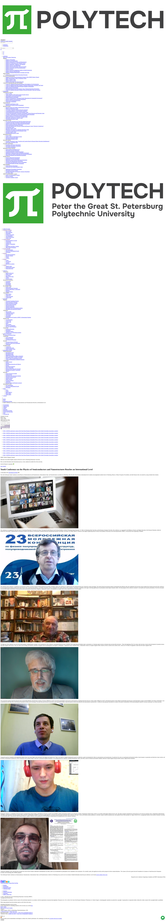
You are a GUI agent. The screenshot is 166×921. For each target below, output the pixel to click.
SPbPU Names (9, 274)
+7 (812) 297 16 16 (4, 911)
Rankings (8, 290)
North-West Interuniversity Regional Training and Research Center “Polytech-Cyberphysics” (25, 126)
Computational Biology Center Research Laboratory (16, 111)
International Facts (9, 353)
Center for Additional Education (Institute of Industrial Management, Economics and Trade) (24, 85)
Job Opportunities (9, 249)
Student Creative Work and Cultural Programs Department (18, 123)
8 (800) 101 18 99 (12, 913)
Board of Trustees (9, 176)
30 (9, 427)
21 (6, 425)
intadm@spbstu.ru (29, 912)
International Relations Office (12, 139)
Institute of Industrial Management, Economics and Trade (17, 72)
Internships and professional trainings (13, 309)
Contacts (7, 258)
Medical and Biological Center (12, 108)
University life (6, 414)
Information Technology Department (13, 146)
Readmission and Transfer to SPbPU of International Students (18, 317)
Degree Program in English (11, 373)
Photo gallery (8, 393)
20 (5, 425)
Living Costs (8, 238)
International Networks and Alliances (13, 364)
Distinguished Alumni (10, 267)
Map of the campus (7, 57)
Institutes (5, 885)
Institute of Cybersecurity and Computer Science (16, 63)
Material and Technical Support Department (15, 105)
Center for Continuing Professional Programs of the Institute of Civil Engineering (22, 84)
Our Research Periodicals (11, 339)
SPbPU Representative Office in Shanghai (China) (16, 78)
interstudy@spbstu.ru (28, 913)
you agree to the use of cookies (55, 918)
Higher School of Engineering (12, 87)
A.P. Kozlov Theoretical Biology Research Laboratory (17, 109)
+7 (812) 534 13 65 (13, 911)
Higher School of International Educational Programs (16, 74)
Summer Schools (9, 378)
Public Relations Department (11, 165)
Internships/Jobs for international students (14, 308)
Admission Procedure (10, 312)
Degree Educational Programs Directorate (14, 125)
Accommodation (9, 235)
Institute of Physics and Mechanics (13, 71)
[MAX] (1, 882)
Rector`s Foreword (9, 273)
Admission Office (6, 888)
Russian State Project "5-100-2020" (13, 289)
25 (2, 427)
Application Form (9, 313)
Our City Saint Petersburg (11, 326)
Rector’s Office (9, 93)
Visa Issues (5, 893)
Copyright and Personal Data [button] (6, 897)
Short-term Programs (10, 305)
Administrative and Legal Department (13, 95)
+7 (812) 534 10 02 (13, 912)
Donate (7, 256)
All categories (6, 404)
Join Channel (3, 466)
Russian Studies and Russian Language (14, 382)
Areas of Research (9, 337)
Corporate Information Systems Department (15, 151)
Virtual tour (13, 57)
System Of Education (7, 892)
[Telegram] (5, 882)
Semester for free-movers (11, 377)
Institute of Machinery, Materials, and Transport (15, 64)
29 (8, 427)
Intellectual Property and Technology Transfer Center (16, 116)
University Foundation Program (12, 301)
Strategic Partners (9, 291)
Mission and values (10, 276)
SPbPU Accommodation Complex (13, 175)
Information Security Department (12, 150)
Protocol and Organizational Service (13, 100)
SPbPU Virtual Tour (7, 894)
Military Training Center (11, 79)
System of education (10, 234)
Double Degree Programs (11, 304)
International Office (10, 354)
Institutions (5, 44)
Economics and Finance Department (13, 144)
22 (8, 425)
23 (9, 425)
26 (4, 427)
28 (6, 427)
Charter (7, 277)
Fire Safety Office (9, 172)
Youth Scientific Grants (10, 349)
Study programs (9, 232)
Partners (7, 363)
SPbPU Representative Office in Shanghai (14, 356)
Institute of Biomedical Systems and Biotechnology (16, 62)
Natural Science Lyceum (11, 80)
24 (1, 427)
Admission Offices (9, 331)
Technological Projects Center (12, 119)
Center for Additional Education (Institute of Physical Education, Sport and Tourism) (23, 90)
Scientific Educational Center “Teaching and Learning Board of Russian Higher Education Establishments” (28, 141)
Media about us (9, 392)
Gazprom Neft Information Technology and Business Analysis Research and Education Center (25, 113)
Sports (7, 245)
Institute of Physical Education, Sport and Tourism (16, 66)
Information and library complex (12, 246)
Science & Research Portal (10, 335)
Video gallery (8, 394)
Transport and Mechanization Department (14, 161)
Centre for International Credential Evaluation (15, 359)
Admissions (8, 381)
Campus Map (8, 297)
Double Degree (9, 374)
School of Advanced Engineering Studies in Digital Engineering (19, 70)
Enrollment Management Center (12, 133)
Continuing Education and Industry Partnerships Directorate (18, 122)
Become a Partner (9, 255)
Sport (4, 413)
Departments (5, 45)
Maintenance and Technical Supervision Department (16, 160)
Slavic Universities (9, 367)
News (7, 389)
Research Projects (9, 338)
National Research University (12, 288)
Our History (8, 275)
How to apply (8, 231)
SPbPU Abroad (9, 361)
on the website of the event (101, 874)
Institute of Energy (9, 69)
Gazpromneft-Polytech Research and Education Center (17, 112)
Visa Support (8, 315)
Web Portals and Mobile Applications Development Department (19, 154)
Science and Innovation (8, 411)
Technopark (8, 344)
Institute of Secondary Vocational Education (15, 81)
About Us (5, 270)
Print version (3, 880)
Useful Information (5, 883)
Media (4, 388)
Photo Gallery (8, 294)
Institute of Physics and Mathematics (13, 65)
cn (3, 51)
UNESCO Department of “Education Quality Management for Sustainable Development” (24, 98)
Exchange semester (10, 380)
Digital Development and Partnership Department (16, 155)
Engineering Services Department (12, 158)
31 (1, 428)
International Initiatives (10, 366)
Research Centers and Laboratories (13, 343)
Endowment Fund (9, 268)
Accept (2, 919)
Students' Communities (10, 244)
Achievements (6, 406)
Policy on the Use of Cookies (7, 907)
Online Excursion (9, 296)
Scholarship (8, 233)
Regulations (8, 330)
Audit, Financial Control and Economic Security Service (17, 94)
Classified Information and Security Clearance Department (18, 171)
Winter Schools (9, 379)
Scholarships (8, 241)
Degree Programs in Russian (11, 302)
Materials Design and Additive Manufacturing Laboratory (17, 107)
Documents (8, 252)
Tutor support (8, 324)
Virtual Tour (8, 295)
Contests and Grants (10, 347)
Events (7, 260)
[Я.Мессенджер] (8, 882)
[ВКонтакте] (3, 882)
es (3, 54)
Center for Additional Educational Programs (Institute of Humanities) (20, 86)
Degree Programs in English (11, 303)
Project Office (8, 135)
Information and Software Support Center (14, 118)
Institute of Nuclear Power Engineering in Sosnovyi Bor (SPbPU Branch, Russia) (22, 77)
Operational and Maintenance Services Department (16, 162)
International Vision (10, 352)
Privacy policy (3, 906)
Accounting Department (11, 147)
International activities (7, 350)
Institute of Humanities (10, 59)
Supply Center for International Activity (14, 136)
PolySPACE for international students (13, 332)
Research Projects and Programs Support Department (16, 115)
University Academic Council (12, 177)
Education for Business (10, 254)
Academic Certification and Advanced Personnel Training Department (20, 114)
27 (5, 427)
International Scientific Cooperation (13, 370)
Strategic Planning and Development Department (16, 99)
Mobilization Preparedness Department (14, 169)
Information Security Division (12, 170)
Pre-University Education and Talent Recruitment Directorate (18, 121)
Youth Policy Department (11, 101)
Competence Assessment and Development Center (16, 130)
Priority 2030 (8, 287)
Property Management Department (13, 157)
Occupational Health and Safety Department (15, 163)
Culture (4, 408)
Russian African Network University (13, 368)
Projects (7, 365)
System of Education (10, 329)
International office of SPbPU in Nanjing (14, 357)
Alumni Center (9, 266)
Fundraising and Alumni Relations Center (14, 167)
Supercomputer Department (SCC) (13, 149)
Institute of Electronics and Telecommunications (15, 67)
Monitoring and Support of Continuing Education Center (17, 129)
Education (5, 298)
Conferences (8, 346)
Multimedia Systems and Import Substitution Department (17, 153)
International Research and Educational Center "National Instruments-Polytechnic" (22, 88)
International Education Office (12, 137)
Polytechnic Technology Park (12, 142)
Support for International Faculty (12, 251)
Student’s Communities (10, 325)
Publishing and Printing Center (12, 104)
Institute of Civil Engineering (12, 60)
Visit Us (7, 371)
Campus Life (8, 242)
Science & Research (7, 333)
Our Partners (8, 261)
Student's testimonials (10, 306)
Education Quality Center (11, 128)
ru (3, 52)
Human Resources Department (12, 97)
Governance (8, 281)
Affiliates (5, 407)
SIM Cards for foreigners (11, 247)
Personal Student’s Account (11, 240)
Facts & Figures (9, 278)
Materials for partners (10, 263)
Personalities (8, 284)
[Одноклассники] (7, 882)
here (32, 905)
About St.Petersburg (10, 237)
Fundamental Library (10, 127)
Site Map (16, 883)
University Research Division (12, 342)
